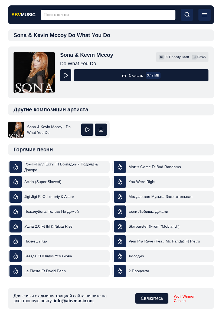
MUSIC (23, 14)
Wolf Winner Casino (184, 298)
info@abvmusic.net (74, 300)
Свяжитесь (152, 298)
